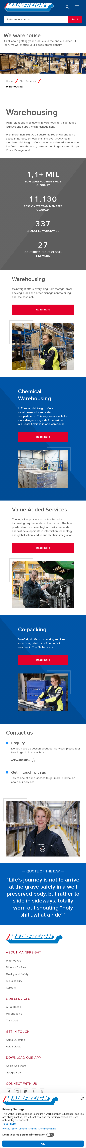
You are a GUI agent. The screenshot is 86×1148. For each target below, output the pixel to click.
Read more (43, 309)
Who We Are (13, 960)
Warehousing (14, 1013)
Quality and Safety (17, 974)
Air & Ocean (13, 1007)
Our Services (28, 81)
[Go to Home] (34, 942)
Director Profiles (16, 967)
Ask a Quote (13, 1046)
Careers (11, 987)
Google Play (13, 1072)
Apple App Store (16, 1066)
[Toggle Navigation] (77, 7)
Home (9, 81)
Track (75, 19)
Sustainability (14, 981)
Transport (12, 1020)
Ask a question (20, 760)
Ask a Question (15, 1040)
